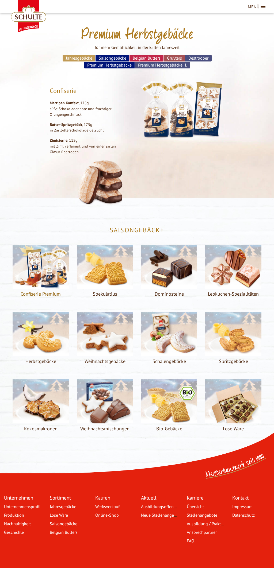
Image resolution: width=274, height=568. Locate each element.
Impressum (242, 506)
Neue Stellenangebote (161, 515)
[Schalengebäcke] (169, 353)
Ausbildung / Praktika (206, 523)
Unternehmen (18, 497)
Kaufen (102, 497)
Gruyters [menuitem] (174, 58)
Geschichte (14, 532)
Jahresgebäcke (63, 506)
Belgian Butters (64, 532)
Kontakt (240, 497)
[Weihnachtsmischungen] (105, 420)
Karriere (195, 497)
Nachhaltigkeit (17, 523)
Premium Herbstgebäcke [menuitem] (109, 65)
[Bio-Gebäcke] (169, 420)
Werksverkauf (107, 506)
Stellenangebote (202, 515)
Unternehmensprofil (22, 506)
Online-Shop (107, 515)
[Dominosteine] (169, 285)
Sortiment (60, 497)
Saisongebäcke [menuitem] (112, 58)
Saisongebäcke (63, 523)
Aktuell (149, 497)
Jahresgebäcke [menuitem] (79, 58)
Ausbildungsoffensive (161, 506)
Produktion (14, 515)
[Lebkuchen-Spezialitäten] (233, 285)
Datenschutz (243, 515)
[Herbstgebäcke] (41, 353)
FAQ (190, 540)
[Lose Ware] (233, 420)
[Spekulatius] (105, 285)
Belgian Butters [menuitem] (147, 58)
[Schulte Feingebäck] (33, 8)
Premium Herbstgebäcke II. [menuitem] (162, 65)
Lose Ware (59, 515)
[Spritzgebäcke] (233, 353)
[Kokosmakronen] (41, 420)
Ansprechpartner (202, 532)
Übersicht (195, 506)
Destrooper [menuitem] (198, 58)
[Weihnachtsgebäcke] (105, 353)
